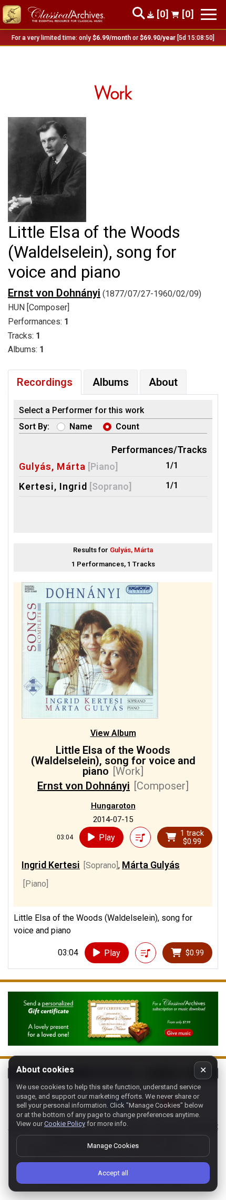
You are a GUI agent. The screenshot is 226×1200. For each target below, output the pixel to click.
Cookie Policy (64, 1124)
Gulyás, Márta (52, 466)
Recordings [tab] (45, 382)
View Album (113, 733)
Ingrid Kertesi (51, 864)
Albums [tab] (111, 382)
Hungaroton (113, 805)
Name (81, 426)
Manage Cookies (113, 1146)
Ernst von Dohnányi (54, 293)
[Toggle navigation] (208, 14)
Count (127, 426)
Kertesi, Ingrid (53, 486)
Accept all (113, 1173)
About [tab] (163, 382)
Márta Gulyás (151, 864)
